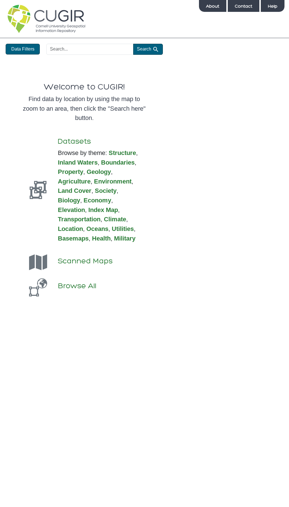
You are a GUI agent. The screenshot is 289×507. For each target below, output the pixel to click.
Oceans (97, 228)
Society (106, 190)
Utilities (123, 228)
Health (101, 238)
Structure (122, 152)
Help (272, 6)
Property (70, 171)
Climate (115, 219)
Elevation (71, 209)
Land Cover (74, 190)
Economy (97, 200)
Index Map (103, 209)
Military (124, 238)
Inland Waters (78, 162)
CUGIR (46, 19)
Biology (69, 200)
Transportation (79, 219)
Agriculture (74, 181)
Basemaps (73, 238)
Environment (113, 181)
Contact (243, 6)
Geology (99, 171)
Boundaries (118, 162)
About (212, 6)
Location (70, 228)
